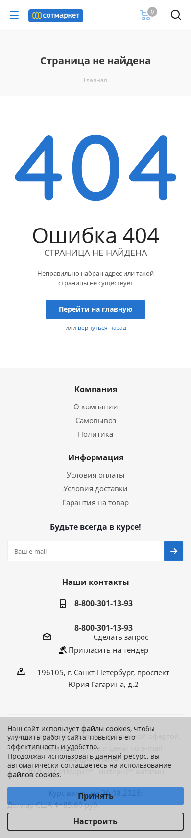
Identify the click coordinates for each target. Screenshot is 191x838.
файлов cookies (33, 774)
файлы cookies (105, 728)
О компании (95, 406)
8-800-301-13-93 (103, 603)
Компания (95, 389)
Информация (95, 457)
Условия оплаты (96, 475)
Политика (95, 434)
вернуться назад (102, 327)
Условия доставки (95, 488)
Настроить (95, 821)
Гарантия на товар (95, 502)
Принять (96, 795)
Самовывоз (95, 420)
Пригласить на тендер (108, 650)
